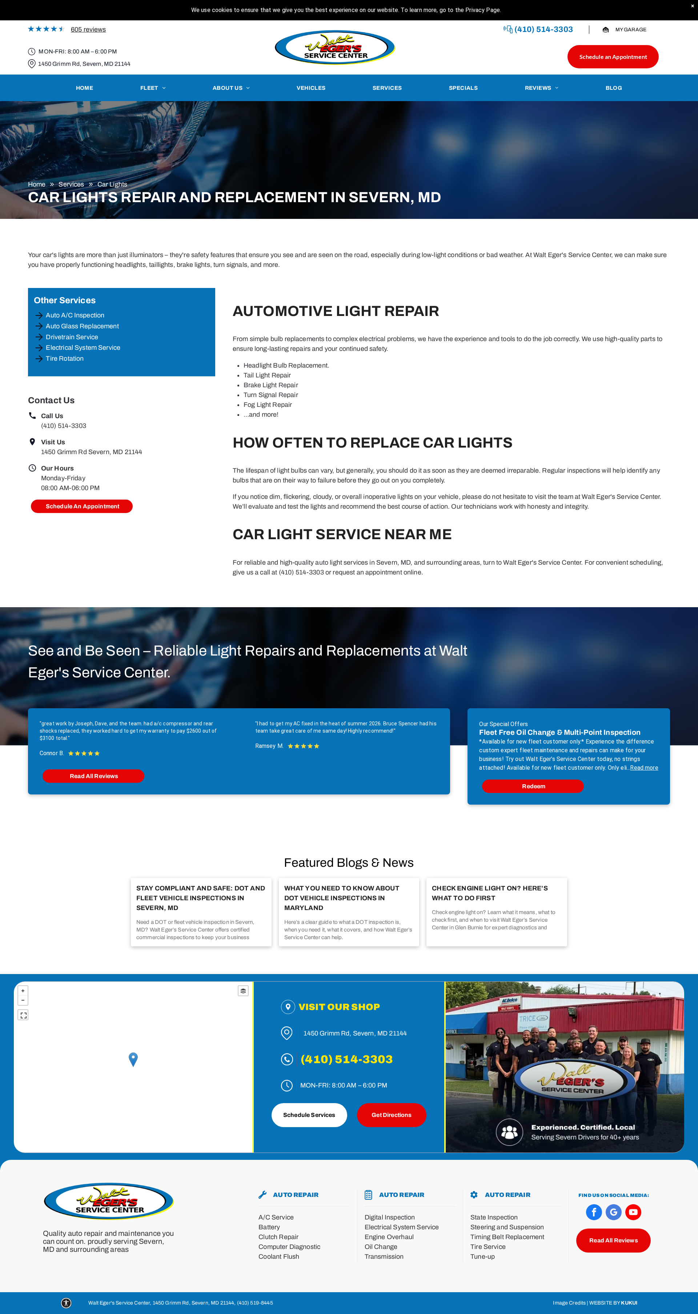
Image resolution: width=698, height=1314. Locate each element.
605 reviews (88, 29)
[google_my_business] (614, 1213)
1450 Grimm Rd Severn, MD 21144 (92, 452)
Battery (269, 1227)
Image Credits (569, 1303)
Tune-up (482, 1256)
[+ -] (133, 1067)
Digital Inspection (390, 1217)
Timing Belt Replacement (507, 1237)
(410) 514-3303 (63, 425)
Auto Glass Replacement (82, 326)
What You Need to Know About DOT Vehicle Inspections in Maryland (342, 898)
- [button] (23, 1000)
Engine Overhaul (389, 1237)
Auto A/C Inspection (75, 315)
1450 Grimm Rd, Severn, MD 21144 (84, 64)
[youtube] (633, 1213)
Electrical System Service (83, 347)
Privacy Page (482, 10)
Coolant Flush (278, 1256)
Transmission (384, 1256)
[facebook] (594, 1213)
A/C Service (276, 1217)
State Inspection (494, 1217)
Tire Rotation (65, 358)
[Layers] (243, 990)
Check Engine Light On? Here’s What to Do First (489, 893)
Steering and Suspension (507, 1227)
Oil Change (381, 1246)
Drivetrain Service (72, 337)
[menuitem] (84, 88)
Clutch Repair (278, 1237)
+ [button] (23, 990)
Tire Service (488, 1246)
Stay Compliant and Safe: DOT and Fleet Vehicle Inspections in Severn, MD (200, 898)
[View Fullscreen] (23, 1014)
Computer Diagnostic (289, 1246)
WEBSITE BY (604, 1303)
